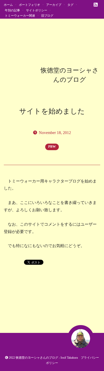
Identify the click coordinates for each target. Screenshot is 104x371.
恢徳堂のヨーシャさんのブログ (37, 357)
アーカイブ (53, 5)
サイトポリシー (36, 10)
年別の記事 (12, 10)
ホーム (8, 5)
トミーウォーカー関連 (20, 15)
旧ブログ (47, 15)
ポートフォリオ (29, 5)
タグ (70, 5)
